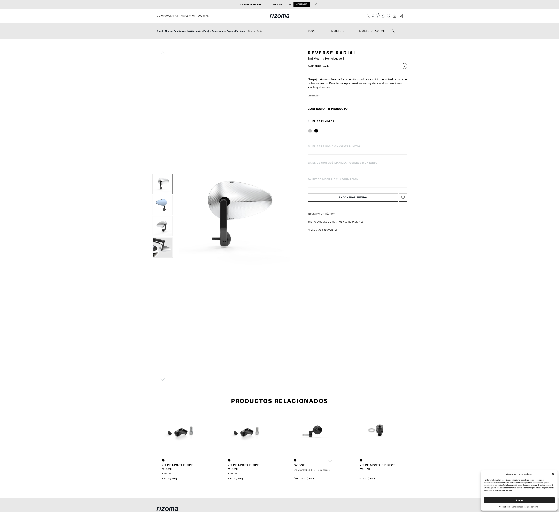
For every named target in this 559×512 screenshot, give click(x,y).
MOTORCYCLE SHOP (167, 16)
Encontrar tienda (353, 197)
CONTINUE (301, 4)
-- (178, 31)
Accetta (519, 500)
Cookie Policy (504, 507)
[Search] (393, 31)
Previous (162, 53)
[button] (553, 474)
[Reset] (399, 31)
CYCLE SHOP (188, 16)
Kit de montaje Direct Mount (377, 467)
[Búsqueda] (368, 16)
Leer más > (314, 95)
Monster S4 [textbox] (338, 31)
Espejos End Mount (236, 31)
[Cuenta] (383, 16)
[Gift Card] (394, 16)
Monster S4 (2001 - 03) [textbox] (371, 31)
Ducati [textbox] (312, 31)
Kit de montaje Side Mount (177, 467)
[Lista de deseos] (388, 16)
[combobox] (312, 31)
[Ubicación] (373, 16)
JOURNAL (203, 16)
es (401, 16)
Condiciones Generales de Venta (525, 507)
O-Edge (299, 465)
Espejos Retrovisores (214, 31)
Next (162, 379)
